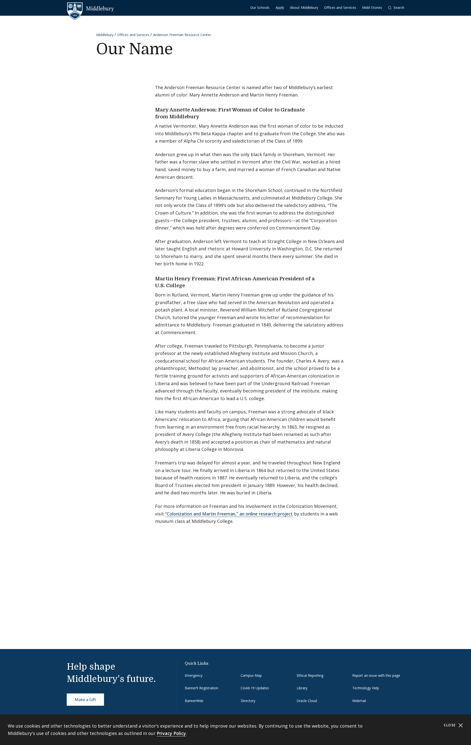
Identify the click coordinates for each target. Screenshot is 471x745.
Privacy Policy (171, 733)
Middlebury (105, 34)
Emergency (193, 675)
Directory (248, 700)
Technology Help (365, 688)
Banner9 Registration (201, 688)
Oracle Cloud (307, 700)
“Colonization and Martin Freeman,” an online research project (229, 514)
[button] (396, 7)
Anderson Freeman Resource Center (182, 34)
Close (450, 725)
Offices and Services (340, 7)
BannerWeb (194, 700)
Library (302, 688)
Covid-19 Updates (255, 688)
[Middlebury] (90, 8)
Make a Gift (85, 699)
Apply (279, 7)
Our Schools (260, 7)
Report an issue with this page (376, 675)
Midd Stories (372, 7)
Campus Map (251, 675)
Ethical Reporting (310, 675)
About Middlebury (304, 7)
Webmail (359, 700)
